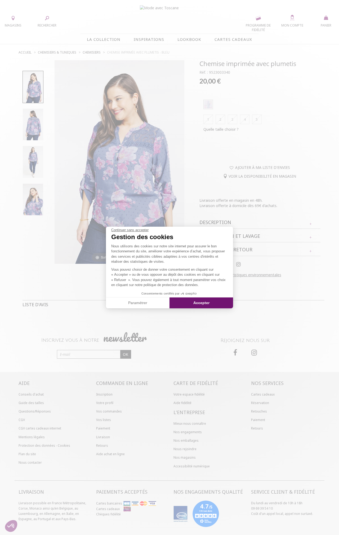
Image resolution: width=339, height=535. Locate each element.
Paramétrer (137, 303)
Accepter (201, 303)
